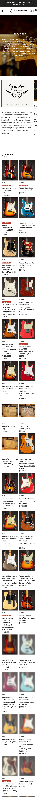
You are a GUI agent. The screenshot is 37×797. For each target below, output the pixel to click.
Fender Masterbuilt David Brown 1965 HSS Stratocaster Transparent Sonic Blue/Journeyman (9, 309)
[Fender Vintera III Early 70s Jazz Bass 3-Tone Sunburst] (27, 600)
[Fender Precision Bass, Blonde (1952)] (10, 724)
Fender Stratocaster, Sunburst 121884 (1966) (8, 228)
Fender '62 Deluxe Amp (8, 427)
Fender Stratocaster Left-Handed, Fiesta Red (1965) (27, 501)
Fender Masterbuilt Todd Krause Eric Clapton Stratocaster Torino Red (27, 391)
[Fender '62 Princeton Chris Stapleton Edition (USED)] (10, 443)
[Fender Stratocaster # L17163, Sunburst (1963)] (10, 521)
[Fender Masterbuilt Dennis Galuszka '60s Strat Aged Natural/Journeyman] (27, 521)
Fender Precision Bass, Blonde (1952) (9, 740)
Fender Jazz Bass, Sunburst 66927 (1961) (9, 190)
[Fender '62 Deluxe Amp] (10, 411)
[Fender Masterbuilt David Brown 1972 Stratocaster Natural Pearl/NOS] (10, 247)
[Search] (31, 11)
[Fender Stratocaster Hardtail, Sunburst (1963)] (10, 371)
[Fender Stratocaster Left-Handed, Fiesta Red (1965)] (27, 483)
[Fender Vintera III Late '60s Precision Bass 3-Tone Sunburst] (10, 644)
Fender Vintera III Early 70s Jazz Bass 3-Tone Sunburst (27, 618)
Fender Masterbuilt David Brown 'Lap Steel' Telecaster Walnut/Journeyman (27, 307)
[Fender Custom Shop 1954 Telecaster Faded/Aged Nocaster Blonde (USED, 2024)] (10, 600)
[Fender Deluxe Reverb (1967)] (27, 411)
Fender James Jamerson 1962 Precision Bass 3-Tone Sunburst (8, 502)
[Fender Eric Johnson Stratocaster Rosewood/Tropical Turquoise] (27, 682)
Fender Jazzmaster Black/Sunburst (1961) (27, 265)
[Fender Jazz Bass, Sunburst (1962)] (27, 766)
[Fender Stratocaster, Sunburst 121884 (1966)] (10, 207)
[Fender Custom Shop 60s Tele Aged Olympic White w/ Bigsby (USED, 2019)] (10, 766)
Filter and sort (8, 155)
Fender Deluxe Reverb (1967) (24, 427)
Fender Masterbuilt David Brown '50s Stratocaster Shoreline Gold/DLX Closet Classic (9, 580)
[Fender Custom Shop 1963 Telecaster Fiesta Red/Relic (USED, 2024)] (27, 329)
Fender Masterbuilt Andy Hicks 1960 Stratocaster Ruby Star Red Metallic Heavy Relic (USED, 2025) (9, 703)
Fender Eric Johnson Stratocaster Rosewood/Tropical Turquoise (27, 701)
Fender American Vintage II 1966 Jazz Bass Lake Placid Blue (27, 226)
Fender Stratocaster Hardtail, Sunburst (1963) (10, 389)
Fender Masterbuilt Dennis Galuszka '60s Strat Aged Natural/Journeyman (27, 541)
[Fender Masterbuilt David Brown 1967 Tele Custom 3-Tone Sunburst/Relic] (27, 560)
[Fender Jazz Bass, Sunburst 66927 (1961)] (10, 170)
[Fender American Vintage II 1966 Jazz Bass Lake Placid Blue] (27, 207)
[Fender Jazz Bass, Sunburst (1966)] (27, 170)
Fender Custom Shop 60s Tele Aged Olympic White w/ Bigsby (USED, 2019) (9, 787)
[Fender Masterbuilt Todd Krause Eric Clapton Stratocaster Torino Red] (27, 371)
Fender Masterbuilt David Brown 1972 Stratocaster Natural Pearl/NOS (9, 268)
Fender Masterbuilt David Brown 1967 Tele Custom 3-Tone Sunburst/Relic (27, 579)
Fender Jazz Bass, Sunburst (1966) (26, 189)
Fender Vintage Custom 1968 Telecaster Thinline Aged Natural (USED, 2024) (27, 463)
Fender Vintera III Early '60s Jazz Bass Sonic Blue (27, 662)
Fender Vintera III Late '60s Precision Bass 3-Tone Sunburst (9, 663)
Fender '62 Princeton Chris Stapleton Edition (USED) (10, 461)
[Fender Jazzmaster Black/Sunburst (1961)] (27, 247)
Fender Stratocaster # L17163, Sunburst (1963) (10, 538)
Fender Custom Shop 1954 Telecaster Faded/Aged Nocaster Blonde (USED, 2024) (8, 624)
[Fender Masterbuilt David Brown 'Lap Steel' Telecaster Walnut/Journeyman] (27, 287)
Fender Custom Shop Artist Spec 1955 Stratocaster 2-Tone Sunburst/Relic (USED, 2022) (9, 350)
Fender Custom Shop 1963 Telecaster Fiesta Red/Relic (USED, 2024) (26, 351)
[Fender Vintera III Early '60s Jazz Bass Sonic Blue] (27, 644)
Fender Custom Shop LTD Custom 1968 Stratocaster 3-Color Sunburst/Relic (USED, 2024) (26, 745)
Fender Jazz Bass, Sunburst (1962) (26, 783)
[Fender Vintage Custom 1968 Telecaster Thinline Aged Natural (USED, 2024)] (27, 443)
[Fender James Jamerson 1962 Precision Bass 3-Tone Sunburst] (10, 483)
